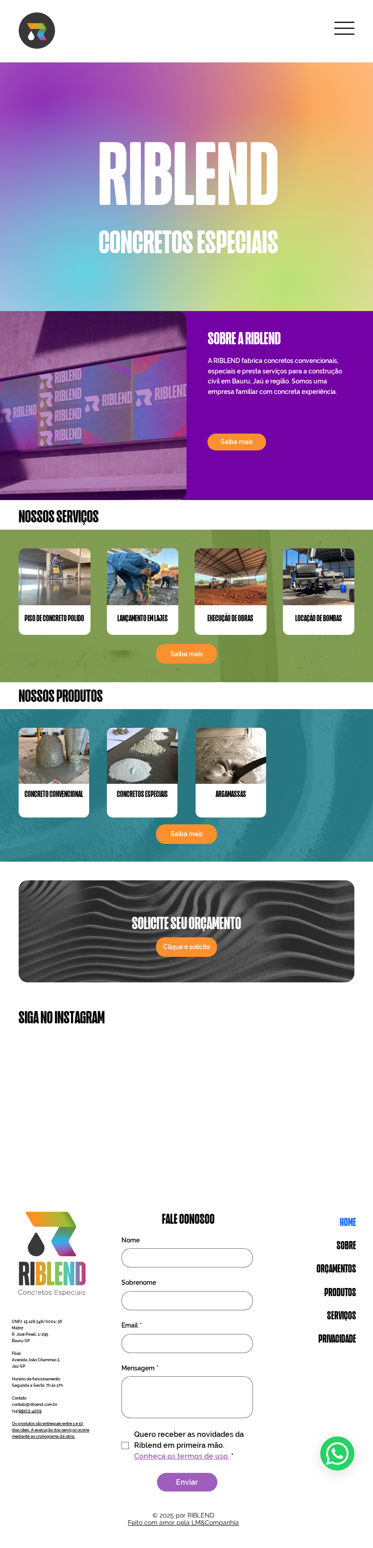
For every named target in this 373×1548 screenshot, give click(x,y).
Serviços (341, 1316)
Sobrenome (138, 1282)
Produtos (340, 1293)
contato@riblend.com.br (34, 1404)
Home (348, 1223)
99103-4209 (30, 1411)
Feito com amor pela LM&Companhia (183, 1522)
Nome (130, 1240)
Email (131, 1325)
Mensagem (140, 1368)
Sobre (346, 1246)
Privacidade (337, 1339)
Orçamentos (336, 1269)
